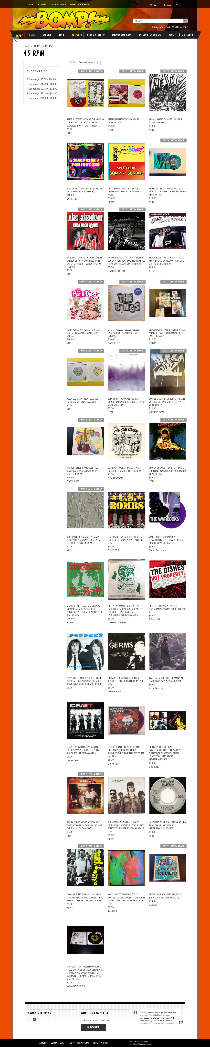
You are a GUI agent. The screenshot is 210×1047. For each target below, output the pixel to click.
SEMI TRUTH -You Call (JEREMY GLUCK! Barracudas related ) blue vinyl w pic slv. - (126, 402)
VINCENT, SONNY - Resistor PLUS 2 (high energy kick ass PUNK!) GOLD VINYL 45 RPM (167, 471)
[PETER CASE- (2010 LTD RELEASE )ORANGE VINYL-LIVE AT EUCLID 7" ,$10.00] (167, 867)
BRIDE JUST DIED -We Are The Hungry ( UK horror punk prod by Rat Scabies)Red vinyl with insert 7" (85, 122)
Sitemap (105, 1042)
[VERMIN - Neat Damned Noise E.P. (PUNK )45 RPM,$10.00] (167, 92)
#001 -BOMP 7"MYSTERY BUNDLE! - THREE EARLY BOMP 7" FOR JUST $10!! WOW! (126, 191)
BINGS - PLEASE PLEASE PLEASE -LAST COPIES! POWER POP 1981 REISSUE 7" (124, 332)
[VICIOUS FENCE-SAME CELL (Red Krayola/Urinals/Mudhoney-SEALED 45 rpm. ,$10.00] (85, 441)
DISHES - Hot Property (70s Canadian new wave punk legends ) (167, 609)
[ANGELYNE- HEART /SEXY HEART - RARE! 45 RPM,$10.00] (126, 92)
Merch (47, 35)
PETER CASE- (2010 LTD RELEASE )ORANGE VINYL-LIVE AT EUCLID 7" (165, 896)
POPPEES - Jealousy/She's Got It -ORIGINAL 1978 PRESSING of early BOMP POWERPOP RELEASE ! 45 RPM (84, 681)
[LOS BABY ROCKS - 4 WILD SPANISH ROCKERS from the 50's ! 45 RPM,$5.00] (126, 441)
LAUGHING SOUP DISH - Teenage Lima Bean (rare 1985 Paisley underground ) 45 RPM (168, 825)
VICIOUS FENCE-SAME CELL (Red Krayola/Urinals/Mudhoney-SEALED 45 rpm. (82, 471)
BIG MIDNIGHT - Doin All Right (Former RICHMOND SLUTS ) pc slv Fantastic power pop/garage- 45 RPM (126, 827)
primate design (147, 1044)
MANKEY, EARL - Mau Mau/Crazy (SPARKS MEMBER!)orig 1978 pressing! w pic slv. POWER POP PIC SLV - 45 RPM (85, 611)
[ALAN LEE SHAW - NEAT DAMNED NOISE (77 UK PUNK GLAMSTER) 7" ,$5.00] (85, 372)
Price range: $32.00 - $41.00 (42, 93)
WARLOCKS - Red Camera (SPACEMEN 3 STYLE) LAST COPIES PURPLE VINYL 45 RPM (166, 540)
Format (32, 35)
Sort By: (72, 62)
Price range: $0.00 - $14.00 (41, 79)
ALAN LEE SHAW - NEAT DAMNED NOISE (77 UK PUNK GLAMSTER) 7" (83, 400)
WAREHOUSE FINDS (122, 35)
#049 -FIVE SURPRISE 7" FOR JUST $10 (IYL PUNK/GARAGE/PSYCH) (85, 190)
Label (60, 35)
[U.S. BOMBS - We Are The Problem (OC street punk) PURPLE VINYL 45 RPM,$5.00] (126, 510)
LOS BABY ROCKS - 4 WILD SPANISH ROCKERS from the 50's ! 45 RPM (125, 469)
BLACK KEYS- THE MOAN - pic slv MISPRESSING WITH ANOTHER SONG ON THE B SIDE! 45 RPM (166, 260)
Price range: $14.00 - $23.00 (42, 84)
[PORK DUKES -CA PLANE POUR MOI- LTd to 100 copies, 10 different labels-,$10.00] (85, 303)
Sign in (155, 4)
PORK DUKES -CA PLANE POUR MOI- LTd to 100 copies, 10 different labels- (84, 332)
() (179, 4)
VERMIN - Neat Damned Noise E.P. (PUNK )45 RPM (165, 121)
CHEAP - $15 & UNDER (181, 35)
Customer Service (58, 4)
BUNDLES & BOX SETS (150, 35)
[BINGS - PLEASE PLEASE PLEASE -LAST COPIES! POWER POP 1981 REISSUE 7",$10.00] (126, 303)
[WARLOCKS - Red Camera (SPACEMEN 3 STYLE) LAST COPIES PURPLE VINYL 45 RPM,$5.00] (167, 510)
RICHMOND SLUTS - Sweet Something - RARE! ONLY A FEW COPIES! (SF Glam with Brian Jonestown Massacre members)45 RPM (164, 753)
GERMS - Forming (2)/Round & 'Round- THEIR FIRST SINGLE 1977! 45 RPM (126, 681)
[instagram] (29, 1019)
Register (167, 4)
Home (30, 4)
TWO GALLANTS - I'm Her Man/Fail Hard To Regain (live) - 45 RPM (166, 680)
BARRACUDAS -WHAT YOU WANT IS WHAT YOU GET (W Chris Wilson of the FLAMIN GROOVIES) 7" (84, 825)
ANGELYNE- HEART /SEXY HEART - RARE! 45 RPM (124, 121)
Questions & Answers (79, 4)
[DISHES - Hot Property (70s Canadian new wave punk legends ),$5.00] (167, 579)
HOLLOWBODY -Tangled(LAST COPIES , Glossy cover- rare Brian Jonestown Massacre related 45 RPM (126, 899)
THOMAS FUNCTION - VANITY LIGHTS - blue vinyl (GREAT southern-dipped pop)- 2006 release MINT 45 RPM (126, 260)
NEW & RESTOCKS (96, 35)
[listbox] (89, 62)
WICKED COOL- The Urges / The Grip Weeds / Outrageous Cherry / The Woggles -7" (167, 402)
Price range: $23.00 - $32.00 (42, 88)
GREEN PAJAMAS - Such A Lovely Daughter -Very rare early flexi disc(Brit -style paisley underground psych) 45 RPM (125, 611)
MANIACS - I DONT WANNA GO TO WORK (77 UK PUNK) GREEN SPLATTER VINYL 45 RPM (167, 191)
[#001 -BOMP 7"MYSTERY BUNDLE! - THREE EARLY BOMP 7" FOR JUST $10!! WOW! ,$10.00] (126, 161)
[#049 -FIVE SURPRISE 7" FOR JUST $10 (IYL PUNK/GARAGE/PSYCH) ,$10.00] (85, 161)
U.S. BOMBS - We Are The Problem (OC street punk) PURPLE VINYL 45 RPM (125, 540)
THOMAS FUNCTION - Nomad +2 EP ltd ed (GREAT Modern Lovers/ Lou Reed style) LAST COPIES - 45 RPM (85, 897)
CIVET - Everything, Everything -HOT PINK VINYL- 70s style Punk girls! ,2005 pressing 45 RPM (84, 750)
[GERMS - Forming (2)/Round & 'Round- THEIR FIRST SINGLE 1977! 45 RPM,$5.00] (126, 651)
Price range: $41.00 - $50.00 (42, 98)
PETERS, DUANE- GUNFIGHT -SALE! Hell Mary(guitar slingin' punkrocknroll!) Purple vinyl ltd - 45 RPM (126, 752)
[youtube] (34, 1019)
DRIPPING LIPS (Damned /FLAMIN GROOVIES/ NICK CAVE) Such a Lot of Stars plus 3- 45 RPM (84, 540)
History (95, 1042)
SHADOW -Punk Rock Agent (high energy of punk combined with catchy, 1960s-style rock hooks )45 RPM (84, 262)
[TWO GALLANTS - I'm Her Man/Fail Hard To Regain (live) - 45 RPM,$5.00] (167, 651)
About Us (42, 4)
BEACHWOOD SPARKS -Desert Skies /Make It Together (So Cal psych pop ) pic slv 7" (167, 332)
